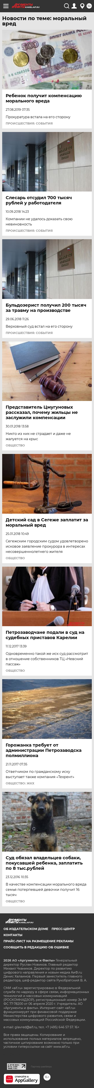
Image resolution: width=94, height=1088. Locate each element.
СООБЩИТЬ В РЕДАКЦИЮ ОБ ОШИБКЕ (36, 947)
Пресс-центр (63, 929)
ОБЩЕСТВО (15, 445)
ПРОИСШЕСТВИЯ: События (29, 123)
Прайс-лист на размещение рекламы (38, 941)
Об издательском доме (25, 929)
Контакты (12, 935)
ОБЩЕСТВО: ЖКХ (20, 783)
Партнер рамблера (41, 1066)
